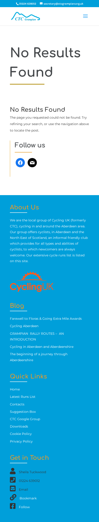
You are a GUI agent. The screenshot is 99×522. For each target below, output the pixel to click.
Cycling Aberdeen (24, 326)
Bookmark (28, 498)
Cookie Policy (21, 434)
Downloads (19, 426)
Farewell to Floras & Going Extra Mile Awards (46, 319)
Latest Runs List (22, 397)
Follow (24, 507)
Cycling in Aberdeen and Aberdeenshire (41, 347)
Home (15, 389)
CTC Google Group (25, 419)
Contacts (17, 404)
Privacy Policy (21, 441)
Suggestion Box (23, 412)
